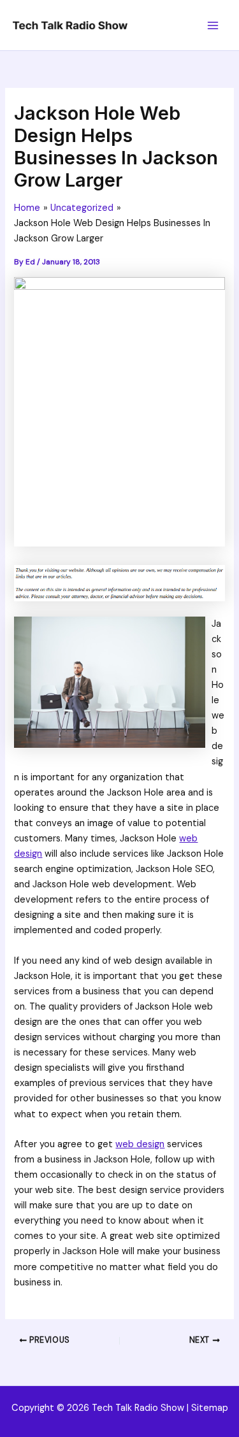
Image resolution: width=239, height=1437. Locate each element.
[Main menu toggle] (212, 25)
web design (139, 1144)
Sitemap (209, 1408)
